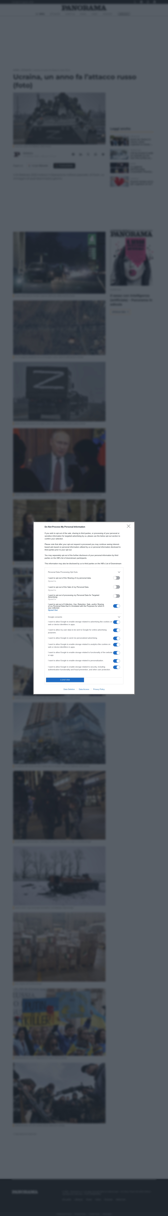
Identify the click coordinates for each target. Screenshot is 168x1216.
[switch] (116, 578)
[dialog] (84, 608)
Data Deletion (69, 689)
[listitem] (84, 572)
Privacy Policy (99, 689)
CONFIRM (65, 680)
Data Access (84, 689)
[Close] (129, 527)
